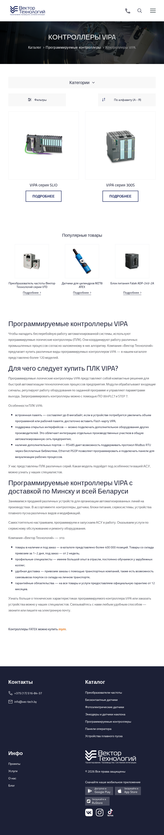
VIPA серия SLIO (43, 185)
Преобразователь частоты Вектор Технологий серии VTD (32, 285)
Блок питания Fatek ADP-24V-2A (132, 283)
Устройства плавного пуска (104, 736)
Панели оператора (98, 728)
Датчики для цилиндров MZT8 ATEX (82, 285)
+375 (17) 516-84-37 (28, 693)
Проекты (14, 763)
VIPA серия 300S (120, 185)
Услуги (13, 771)
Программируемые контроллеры (108, 721)
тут (62, 629)
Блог (11, 785)
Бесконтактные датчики (101, 699)
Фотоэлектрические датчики (104, 707)
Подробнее (43, 196)
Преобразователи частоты (103, 692)
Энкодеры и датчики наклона (105, 714)
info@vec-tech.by (25, 701)
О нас (12, 778)
